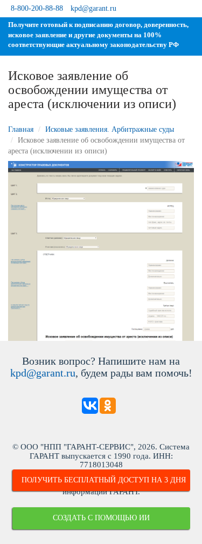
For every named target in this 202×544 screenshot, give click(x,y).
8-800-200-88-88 (37, 8)
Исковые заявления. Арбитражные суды (109, 129)
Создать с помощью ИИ (101, 518)
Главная (20, 129)
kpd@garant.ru (93, 8)
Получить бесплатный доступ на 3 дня (104, 480)
